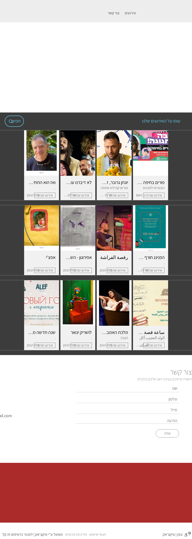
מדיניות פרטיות (76, 534)
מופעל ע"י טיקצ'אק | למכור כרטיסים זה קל (32, 534)
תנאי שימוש (97, 534)
